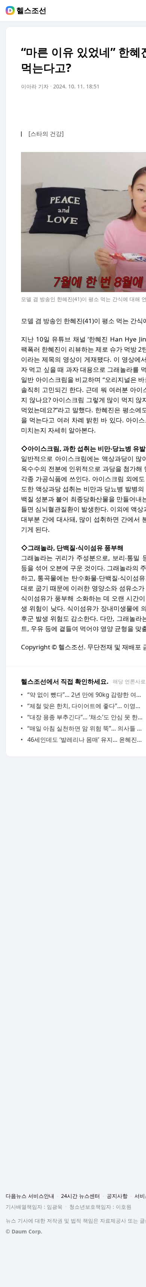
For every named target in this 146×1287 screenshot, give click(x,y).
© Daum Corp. (24, 1231)
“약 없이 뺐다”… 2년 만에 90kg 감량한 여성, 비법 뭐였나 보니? (86, 694)
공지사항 (117, 1195)
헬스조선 (31, 10)
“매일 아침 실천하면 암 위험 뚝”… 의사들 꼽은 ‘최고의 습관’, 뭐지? (86, 728)
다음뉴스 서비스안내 (30, 1195)
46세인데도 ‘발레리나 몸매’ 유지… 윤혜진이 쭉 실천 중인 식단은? (86, 739)
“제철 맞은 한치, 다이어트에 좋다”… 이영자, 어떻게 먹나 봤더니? (86, 706)
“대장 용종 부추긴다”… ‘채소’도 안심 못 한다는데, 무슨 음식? (86, 717)
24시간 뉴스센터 (80, 1195)
